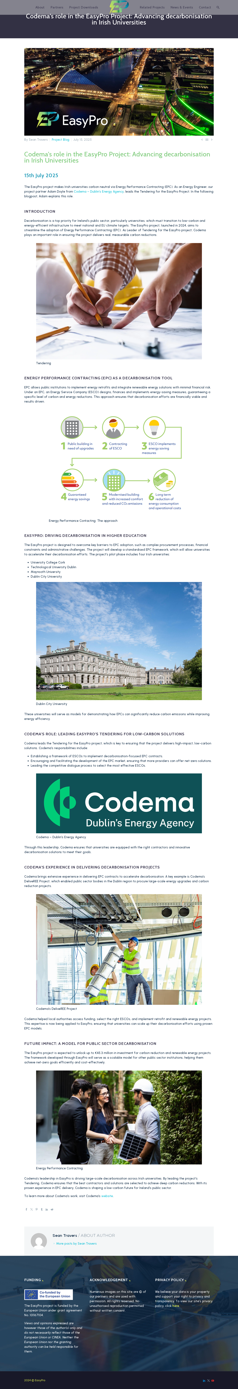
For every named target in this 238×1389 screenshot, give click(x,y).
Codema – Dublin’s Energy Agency (99, 191)
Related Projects (152, 7)
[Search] (218, 7)
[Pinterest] (36, 1209)
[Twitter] (31, 1209)
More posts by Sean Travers (76, 1243)
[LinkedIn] (46, 1209)
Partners (57, 7)
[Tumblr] (41, 1209)
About (40, 7)
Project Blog (60, 139)
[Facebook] (26, 1209)
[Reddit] (52, 1209)
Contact (205, 7)
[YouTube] (212, 1380)
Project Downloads (83, 7)
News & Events (181, 7)
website (107, 1196)
